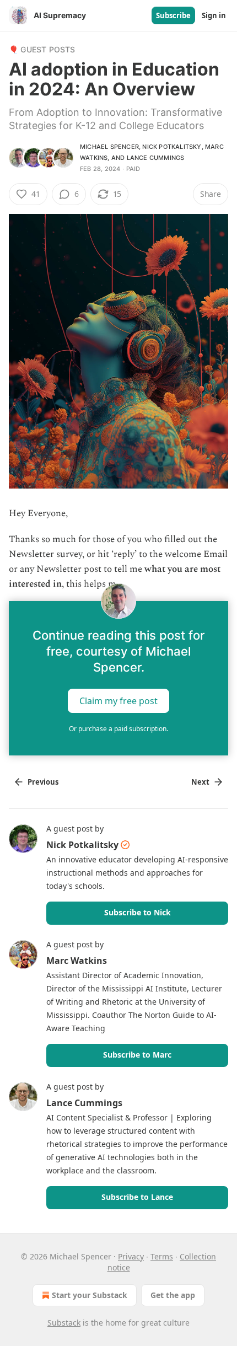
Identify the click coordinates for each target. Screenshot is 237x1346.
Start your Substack (89, 1295)
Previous (43, 782)
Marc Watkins (76, 960)
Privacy (131, 1256)
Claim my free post (118, 700)
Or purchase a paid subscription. (118, 728)
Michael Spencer (109, 147)
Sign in (214, 15)
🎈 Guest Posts (42, 49)
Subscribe (173, 15)
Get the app (172, 1295)
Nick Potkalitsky (171, 147)
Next (200, 782)
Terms (161, 1256)
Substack (63, 1322)
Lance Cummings (156, 158)
